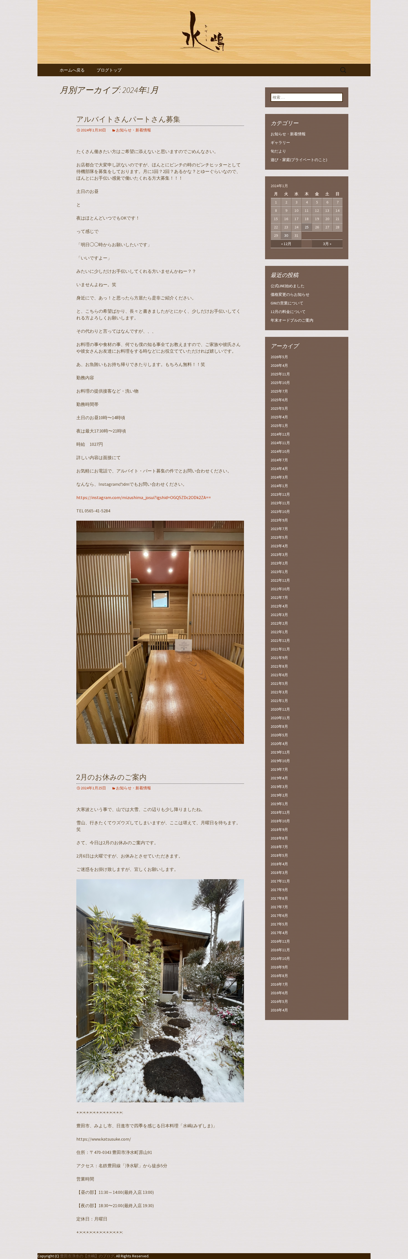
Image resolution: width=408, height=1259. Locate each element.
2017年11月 (280, 881)
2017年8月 (279, 898)
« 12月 (286, 243)
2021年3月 (279, 692)
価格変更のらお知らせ (290, 294)
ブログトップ (109, 70)
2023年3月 (279, 554)
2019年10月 (280, 760)
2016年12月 (280, 941)
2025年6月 (279, 399)
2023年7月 (279, 528)
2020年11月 (280, 717)
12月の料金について (288, 311)
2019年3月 (279, 786)
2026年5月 (279, 356)
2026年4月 (279, 365)
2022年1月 (279, 631)
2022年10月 (280, 588)
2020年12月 (280, 709)
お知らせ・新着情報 (133, 130)
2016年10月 (280, 958)
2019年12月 (280, 752)
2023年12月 (280, 494)
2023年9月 (279, 520)
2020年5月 (279, 734)
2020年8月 (279, 726)
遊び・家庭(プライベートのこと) (299, 159)
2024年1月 (279, 485)
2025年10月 (280, 382)
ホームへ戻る (72, 70)
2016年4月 (279, 1010)
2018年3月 (279, 872)
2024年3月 (279, 477)
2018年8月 (279, 838)
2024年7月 (279, 459)
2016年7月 (279, 984)
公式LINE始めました (287, 285)
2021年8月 (279, 666)
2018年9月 (279, 829)
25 (307, 227)
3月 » (327, 243)
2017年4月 (279, 932)
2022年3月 (279, 614)
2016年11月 (280, 949)
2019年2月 (279, 795)
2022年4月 (279, 606)
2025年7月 (279, 391)
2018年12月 (280, 812)
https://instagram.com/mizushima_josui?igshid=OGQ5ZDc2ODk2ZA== (143, 497)
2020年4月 (279, 743)
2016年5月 (279, 1001)
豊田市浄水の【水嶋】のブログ (87, 1255)
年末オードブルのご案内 (292, 320)
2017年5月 (279, 924)
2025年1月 (279, 425)
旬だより (278, 151)
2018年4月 (279, 863)
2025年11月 (280, 374)
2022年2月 (279, 623)
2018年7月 (279, 846)
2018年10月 (280, 820)
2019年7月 (279, 769)
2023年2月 (279, 563)
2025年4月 (279, 416)
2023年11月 (280, 502)
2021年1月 (279, 700)
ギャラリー (280, 142)
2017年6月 (279, 915)
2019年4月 (279, 777)
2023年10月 (280, 511)
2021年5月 (279, 683)
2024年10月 (280, 451)
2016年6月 (279, 992)
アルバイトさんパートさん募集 (128, 119)
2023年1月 (279, 571)
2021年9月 (279, 657)
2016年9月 (279, 967)
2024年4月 (279, 468)
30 (286, 235)
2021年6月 (279, 674)
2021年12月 (280, 640)
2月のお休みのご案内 (111, 777)
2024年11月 (280, 442)
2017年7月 (279, 906)
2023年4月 (279, 545)
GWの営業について (287, 303)
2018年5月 (279, 855)
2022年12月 (280, 580)
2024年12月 (280, 434)
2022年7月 (279, 597)
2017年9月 (279, 889)
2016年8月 (279, 975)
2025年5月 (279, 408)
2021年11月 (280, 649)
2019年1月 (279, 803)
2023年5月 (279, 537)
